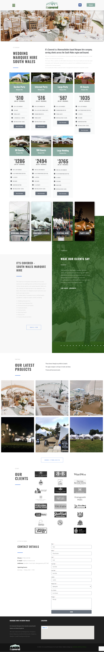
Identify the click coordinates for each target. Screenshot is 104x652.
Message (53, 597)
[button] (13, 5)
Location (52, 577)
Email (52, 557)
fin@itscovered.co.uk (28, 561)
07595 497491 (26, 558)
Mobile (52, 550)
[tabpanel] (82, 305)
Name (52, 544)
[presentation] (61, 345)
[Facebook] (80, 4)
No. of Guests (53, 590)
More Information (19, 126)
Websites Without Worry (79, 647)
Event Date (53, 564)
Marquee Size (53, 583)
